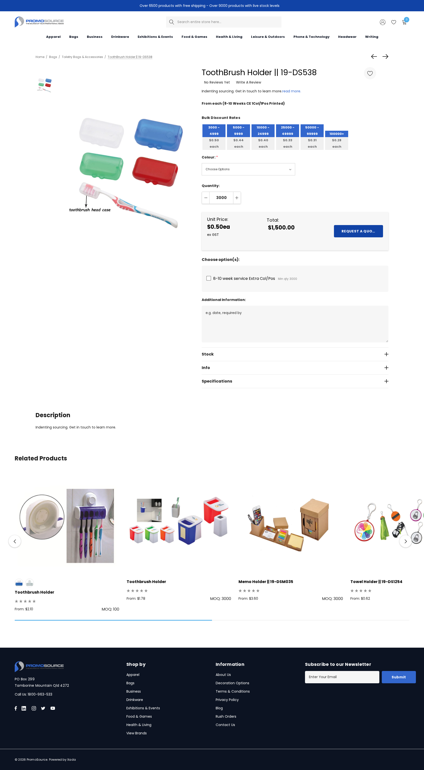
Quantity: (211, 185)
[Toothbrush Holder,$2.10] (67, 522)
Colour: (210, 157)
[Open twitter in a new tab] (44, 708)
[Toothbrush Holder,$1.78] (179, 522)
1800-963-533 (40, 694)
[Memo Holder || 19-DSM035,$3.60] (290, 522)
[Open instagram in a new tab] (35, 708)
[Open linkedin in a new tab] (24, 708)
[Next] (384, 56)
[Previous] (375, 56)
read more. (291, 91)
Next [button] (405, 541)
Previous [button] (15, 541)
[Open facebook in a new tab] (15, 708)
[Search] (171, 22)
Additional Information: (224, 299)
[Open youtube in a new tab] (53, 708)
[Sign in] (382, 22)
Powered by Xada (62, 759)
